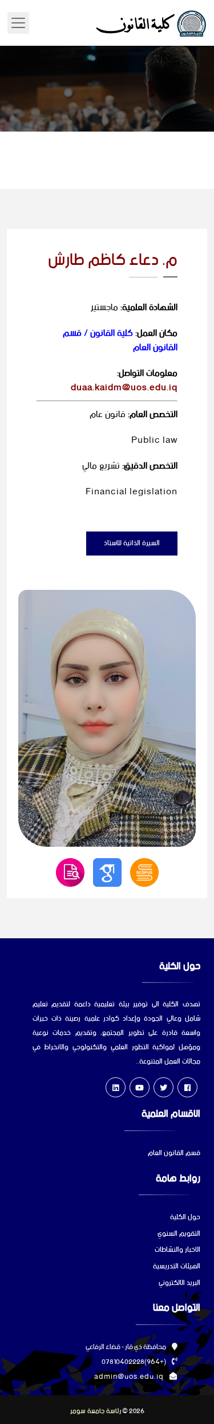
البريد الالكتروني (179, 1283)
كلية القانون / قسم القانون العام (120, 340)
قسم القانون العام (174, 1153)
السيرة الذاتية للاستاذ (132, 543)
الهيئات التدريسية (176, 1267)
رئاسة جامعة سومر (95, 1411)
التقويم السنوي (179, 1234)
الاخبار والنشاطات (177, 1250)
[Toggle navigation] (18, 22)
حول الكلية (185, 1217)
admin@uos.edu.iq (129, 1377)
